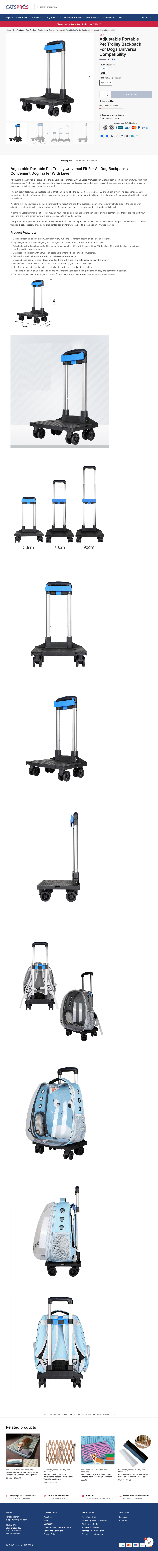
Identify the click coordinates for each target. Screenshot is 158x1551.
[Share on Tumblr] (122, 136)
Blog (46, 1520)
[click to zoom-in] (50, 77)
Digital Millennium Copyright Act (58, 1527)
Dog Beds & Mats (13, 1470)
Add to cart (131, 94)
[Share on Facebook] (107, 136)
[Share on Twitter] (112, 136)
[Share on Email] (127, 136)
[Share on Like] (101, 136)
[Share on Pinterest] (117, 136)
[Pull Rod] (103, 71)
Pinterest (123, 1520)
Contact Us (49, 1524)
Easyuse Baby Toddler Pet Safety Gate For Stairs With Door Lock (133, 1475)
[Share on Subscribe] (132, 136)
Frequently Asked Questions (94, 1520)
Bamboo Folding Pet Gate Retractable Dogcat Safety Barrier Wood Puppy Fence (58, 1476)
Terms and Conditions (53, 1531)
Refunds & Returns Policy (93, 1531)
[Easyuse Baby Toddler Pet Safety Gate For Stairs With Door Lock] (135, 1450)
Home (9, 30)
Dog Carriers (31, 30)
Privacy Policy (50, 1534)
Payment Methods (90, 1524)
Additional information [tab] (86, 160)
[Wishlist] (36, 1437)
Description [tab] (66, 160)
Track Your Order (89, 1517)
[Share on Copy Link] (137, 136)
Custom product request (92, 1534)
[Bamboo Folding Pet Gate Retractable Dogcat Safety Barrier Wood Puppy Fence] (60, 1450)
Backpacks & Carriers (46, 30)
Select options (23, 1487)
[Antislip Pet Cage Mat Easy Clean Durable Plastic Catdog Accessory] (98, 1450)
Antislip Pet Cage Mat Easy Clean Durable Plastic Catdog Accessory (96, 1475)
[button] (89, 77)
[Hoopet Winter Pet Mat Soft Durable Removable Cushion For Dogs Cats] (23, 1450)
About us (48, 1517)
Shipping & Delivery (90, 1527)
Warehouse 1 (106, 83)
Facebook (123, 1517)
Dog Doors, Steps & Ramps (54, 1470)
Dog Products (18, 30)
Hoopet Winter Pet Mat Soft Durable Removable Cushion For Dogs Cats (22, 1473)
